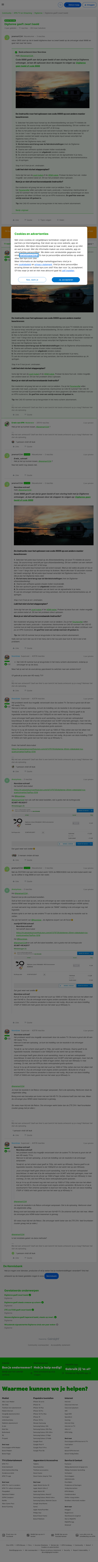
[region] (49, 256)
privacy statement (43, 264)
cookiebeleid (25, 264)
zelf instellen (68, 270)
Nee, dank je (32, 279)
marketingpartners (29, 255)
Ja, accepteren (66, 279)
